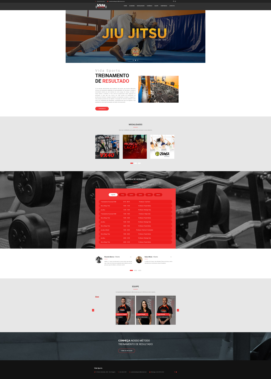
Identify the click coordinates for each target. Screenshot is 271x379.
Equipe (156, 5)
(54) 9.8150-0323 (101, 1)
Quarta (131, 194)
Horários (149, 5)
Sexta (149, 194)
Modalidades (140, 5)
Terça (122, 194)
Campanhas (164, 5)
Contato (172, 5)
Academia (132, 5)
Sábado (158, 194)
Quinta (140, 194)
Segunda (113, 194)
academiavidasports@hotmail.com (117, 1)
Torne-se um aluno (126, 350)
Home (125, 5)
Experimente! (102, 108)
